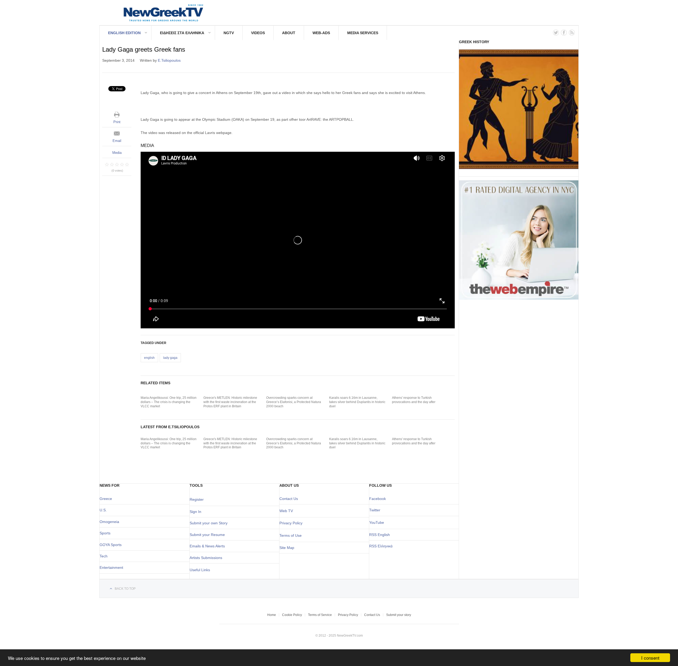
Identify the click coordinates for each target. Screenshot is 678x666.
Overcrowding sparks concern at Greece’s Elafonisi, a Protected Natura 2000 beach (293, 402)
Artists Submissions (206, 558)
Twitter (374, 510)
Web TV (286, 511)
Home (271, 615)
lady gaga (170, 358)
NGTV (229, 33)
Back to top (125, 589)
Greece (106, 499)
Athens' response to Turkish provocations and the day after (413, 400)
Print (117, 122)
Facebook (377, 499)
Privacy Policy (290, 523)
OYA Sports (112, 545)
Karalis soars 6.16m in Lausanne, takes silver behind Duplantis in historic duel (357, 402)
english (149, 358)
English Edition (124, 33)
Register (197, 499)
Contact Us (288, 499)
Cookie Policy (292, 615)
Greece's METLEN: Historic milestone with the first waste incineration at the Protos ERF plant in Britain (230, 402)
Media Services (362, 33)
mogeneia (110, 522)
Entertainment (111, 567)
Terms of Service (320, 615)
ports (106, 533)
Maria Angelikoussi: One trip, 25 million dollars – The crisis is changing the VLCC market (169, 402)
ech (104, 556)
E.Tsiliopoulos (169, 60)
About (288, 33)
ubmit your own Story (210, 523)
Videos (258, 33)
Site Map (286, 548)
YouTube (376, 522)
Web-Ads (321, 33)
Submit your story (398, 615)
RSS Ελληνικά (380, 546)
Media (117, 153)
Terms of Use (290, 535)
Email (117, 141)
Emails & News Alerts (207, 546)
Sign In (195, 511)
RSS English (379, 535)
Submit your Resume (207, 535)
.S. (104, 510)
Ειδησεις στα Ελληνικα (182, 33)
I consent (650, 657)
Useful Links (200, 570)
